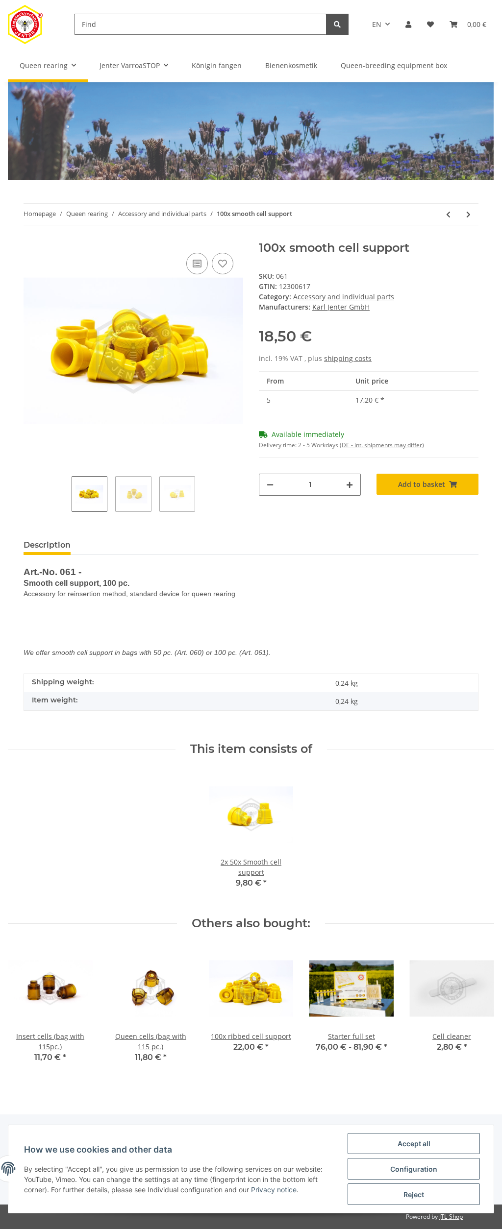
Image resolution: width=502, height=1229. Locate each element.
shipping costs (348, 358)
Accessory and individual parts (343, 296)
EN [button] (376, 24)
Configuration (413, 1169)
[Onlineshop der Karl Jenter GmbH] (25, 24)
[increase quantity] (349, 484)
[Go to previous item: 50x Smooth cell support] (448, 214)
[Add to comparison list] (197, 263)
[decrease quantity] (270, 484)
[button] (408, 24)
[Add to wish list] (222, 263)
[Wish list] (430, 24)
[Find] (337, 24)
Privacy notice (274, 1189)
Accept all (414, 1143)
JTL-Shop (451, 1216)
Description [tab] (47, 545)
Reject (413, 1194)
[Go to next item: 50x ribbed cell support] (468, 214)
